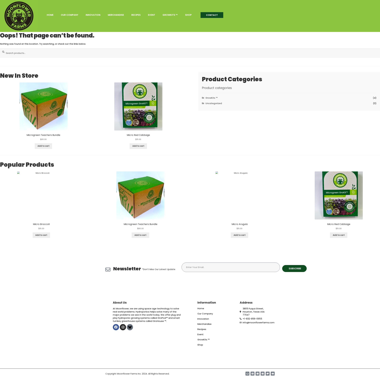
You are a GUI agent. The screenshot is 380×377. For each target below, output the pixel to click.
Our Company (69, 15)
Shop (188, 15)
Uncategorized (213, 103)
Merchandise (116, 15)
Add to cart (43, 146)
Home (50, 15)
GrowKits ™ (170, 15)
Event (151, 15)
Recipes (136, 15)
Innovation (93, 15)
